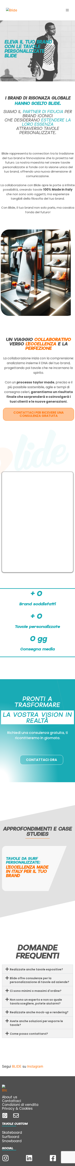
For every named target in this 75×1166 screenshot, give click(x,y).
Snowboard (12, 1141)
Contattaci (11, 1100)
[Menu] (67, 10)
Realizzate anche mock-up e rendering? (39, 1012)
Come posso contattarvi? (29, 1034)
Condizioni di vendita (20, 1104)
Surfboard (10, 1136)
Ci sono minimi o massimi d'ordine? (35, 991)
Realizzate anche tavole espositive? (36, 969)
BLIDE (16, 1066)
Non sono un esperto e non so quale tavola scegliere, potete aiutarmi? (36, 1001)
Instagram (35, 1066)
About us (9, 1097)
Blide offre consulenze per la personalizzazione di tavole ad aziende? (39, 980)
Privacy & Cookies (17, 1108)
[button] (37, 969)
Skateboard (12, 1132)
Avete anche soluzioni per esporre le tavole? (36, 1023)
